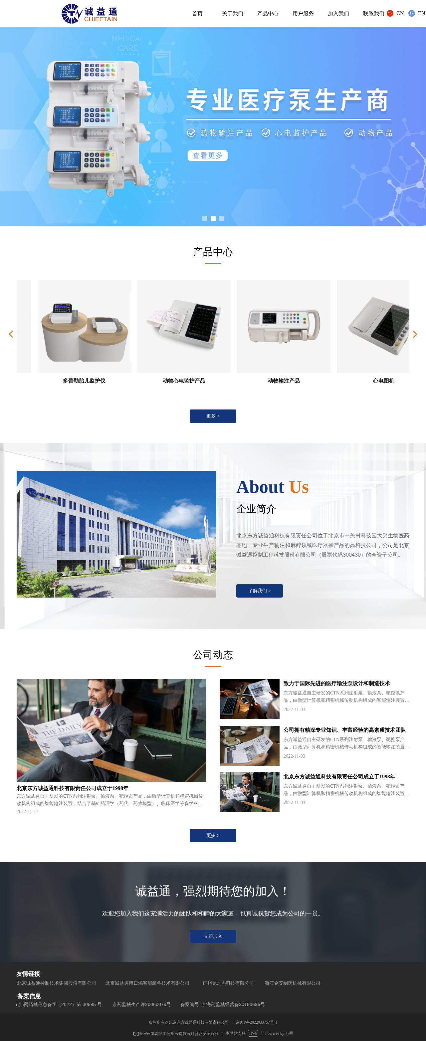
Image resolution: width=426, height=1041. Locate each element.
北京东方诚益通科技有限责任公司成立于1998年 (339, 776)
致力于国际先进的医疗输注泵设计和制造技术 (337, 683)
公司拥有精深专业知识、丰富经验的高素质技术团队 (345, 730)
